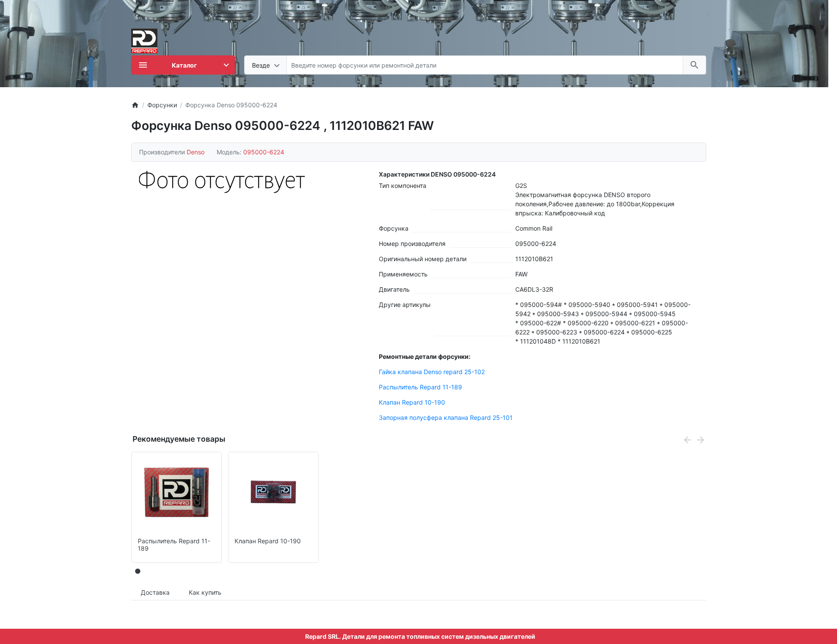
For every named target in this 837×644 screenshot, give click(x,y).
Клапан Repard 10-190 (412, 402)
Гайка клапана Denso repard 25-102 (432, 371)
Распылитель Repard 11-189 (420, 387)
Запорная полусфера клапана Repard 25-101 (446, 417)
